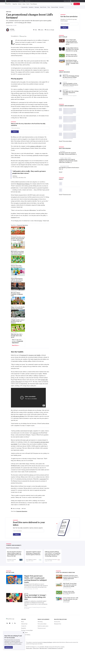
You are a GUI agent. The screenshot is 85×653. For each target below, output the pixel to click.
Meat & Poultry (43, 7)
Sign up (77, 3)
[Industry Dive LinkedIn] (7, 623)
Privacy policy (29, 648)
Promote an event (67, 194)
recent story (35, 433)
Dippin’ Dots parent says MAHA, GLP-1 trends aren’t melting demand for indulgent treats (35, 579)
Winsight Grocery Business (23, 184)
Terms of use (36, 648)
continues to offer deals (35, 146)
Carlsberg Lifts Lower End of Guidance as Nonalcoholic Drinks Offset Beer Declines (68, 161)
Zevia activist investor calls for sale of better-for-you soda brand (70, 599)
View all (60, 98)
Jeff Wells (12, 29)
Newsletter (23, 628)
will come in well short (18, 416)
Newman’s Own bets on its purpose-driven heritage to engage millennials (70, 577)
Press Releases (33, 3)
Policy (49, 7)
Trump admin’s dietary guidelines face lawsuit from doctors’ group (72, 49)
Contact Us (23, 626)
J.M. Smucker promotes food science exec (69, 168)
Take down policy (43, 648)
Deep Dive (15, 3)
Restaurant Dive (27, 1)
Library (24, 3)
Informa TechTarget (47, 642)
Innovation (61, 7)
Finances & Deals (54, 7)
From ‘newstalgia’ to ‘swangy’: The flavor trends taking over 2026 (35, 597)
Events (28, 3)
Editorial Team (24, 623)
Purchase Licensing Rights (27, 630)
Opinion (20, 3)
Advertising (40, 621)
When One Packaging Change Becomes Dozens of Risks (71, 76)
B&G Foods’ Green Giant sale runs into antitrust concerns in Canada (70, 585)
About (22, 621)
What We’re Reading (25, 634)
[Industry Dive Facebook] (9, 623)
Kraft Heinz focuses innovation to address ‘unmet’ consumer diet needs (72, 62)
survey (20, 162)
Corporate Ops (24, 7)
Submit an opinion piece (43, 626)
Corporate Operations (21, 511)
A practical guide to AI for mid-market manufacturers (70, 84)
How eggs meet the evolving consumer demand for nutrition (70, 92)
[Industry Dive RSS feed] (15, 623)
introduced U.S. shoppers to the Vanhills (30, 355)
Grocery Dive (21, 1)
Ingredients (31, 7)
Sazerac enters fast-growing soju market (72, 55)
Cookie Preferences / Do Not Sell (55, 648)
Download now (8, 647)
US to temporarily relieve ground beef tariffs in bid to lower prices (72, 42)
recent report (43, 479)
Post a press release (67, 141)
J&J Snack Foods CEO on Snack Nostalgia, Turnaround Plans (67, 153)
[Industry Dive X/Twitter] (12, 623)
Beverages (37, 7)
